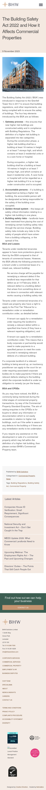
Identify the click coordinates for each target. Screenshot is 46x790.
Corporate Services (11, 658)
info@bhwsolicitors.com (10, 652)
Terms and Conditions (11, 708)
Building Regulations (19, 483)
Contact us (23, 607)
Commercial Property (27, 475)
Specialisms (7, 685)
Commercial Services (11, 662)
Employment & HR (9, 669)
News (8, 479)
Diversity (6, 723)
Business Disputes (10, 673)
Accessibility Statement (12, 719)
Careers (6, 696)
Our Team (6, 681)
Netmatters (40, 787)
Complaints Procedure (12, 715)
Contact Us (7, 700)
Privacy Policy (8, 711)
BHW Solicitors (22, 471)
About (5, 688)
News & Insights (9, 692)
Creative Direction (22, 787)
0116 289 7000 (10, 645)
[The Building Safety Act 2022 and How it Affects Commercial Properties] (23, 94)
